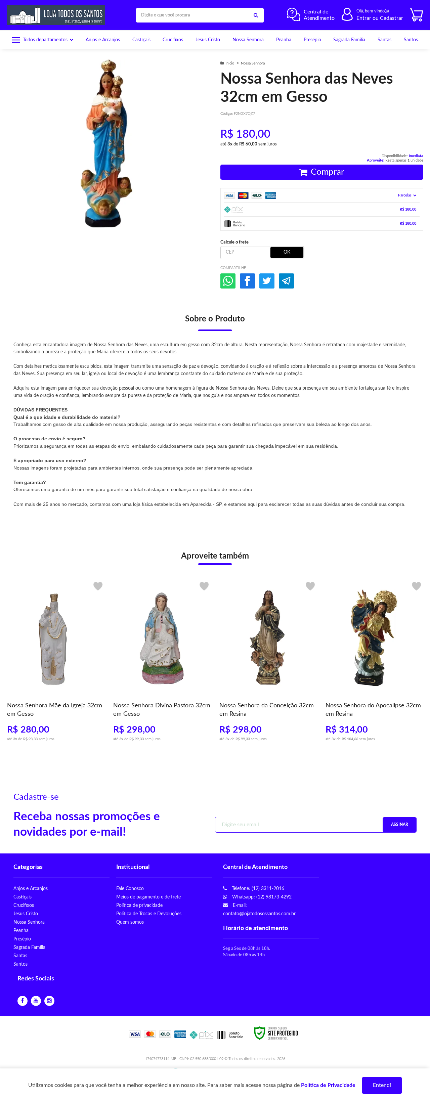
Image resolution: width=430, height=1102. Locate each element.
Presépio (22, 938)
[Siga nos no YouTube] (36, 1001)
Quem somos (130, 922)
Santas (20, 955)
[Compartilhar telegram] (286, 281)
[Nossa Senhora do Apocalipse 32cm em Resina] (374, 664)
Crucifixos (23, 905)
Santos (20, 964)
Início (229, 63)
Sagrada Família (29, 947)
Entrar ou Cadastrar (379, 18)
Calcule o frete (234, 242)
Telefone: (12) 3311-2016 (257, 888)
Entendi (382, 1085)
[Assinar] (399, 824)
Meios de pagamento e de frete (148, 896)
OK (287, 252)
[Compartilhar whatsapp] (227, 281)
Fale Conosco (130, 888)
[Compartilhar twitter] (266, 281)
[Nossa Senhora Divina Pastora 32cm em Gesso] (162, 664)
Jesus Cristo (25, 913)
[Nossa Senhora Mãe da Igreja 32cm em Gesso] (55, 664)
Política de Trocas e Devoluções (148, 913)
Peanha (21, 930)
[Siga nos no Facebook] (22, 1001)
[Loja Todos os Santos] (58, 15)
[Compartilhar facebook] (247, 281)
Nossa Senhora (253, 63)
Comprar (327, 172)
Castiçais (22, 896)
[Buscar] (255, 15)
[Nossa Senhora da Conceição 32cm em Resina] (268, 664)
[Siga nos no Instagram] (49, 1001)
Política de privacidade (139, 905)
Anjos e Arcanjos (30, 888)
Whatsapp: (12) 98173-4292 (261, 896)
